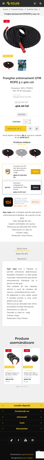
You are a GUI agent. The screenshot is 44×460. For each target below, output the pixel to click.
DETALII (35, 187)
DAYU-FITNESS (27, 88)
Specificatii (22, 254)
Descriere (22, 249)
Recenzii (22, 259)
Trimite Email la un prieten (36, 128)
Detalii (35, 171)
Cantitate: (16, 122)
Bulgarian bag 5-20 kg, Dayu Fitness (12, 374)
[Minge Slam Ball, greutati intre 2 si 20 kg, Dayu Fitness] (31, 358)
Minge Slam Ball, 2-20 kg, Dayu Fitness (31, 374)
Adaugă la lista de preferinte (30, 128)
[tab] (22, 248)
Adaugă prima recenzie (22, 97)
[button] (17, 386)
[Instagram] (32, 440)
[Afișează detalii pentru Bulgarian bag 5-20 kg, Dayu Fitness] (12, 358)
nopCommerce (27, 454)
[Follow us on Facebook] (18, 440)
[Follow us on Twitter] (11, 440)
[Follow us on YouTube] (25, 440)
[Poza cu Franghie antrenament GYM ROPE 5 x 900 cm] (22, 57)
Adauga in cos (16, 129)
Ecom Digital (27, 458)
